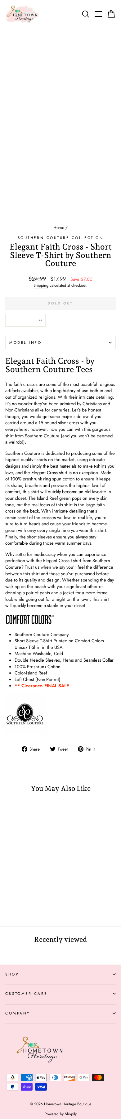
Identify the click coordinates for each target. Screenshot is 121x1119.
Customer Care (26, 993)
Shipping (41, 285)
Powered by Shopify (61, 1114)
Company (17, 1013)
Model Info (25, 342)
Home (58, 227)
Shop (12, 974)
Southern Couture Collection (60, 237)
